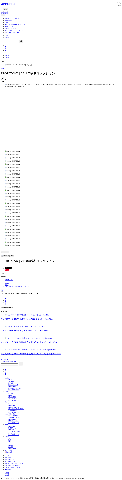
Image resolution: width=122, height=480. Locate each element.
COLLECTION (13, 385)
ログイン (8, 455)
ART (9, 443)
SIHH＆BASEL (13, 421)
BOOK (10, 447)
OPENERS (8, 3)
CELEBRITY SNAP (14, 388)
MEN (10, 379)
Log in (7, 37)
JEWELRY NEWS (14, 417)
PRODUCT (12, 430)
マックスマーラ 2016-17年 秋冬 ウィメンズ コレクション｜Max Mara (29, 342)
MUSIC (10, 445)
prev (3, 252)
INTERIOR (12, 428)
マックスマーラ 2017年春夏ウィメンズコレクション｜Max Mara (27, 319)
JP (3, 11)
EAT (9, 440)
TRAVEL (11, 438)
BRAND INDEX (13, 390)
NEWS (10, 383)
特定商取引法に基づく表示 (14, 463)
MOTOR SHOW (13, 407)
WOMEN (11, 381)
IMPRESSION (13, 410)
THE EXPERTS (13, 398)
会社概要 (8, 457)
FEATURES (12, 386)
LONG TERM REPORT (16, 409)
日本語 (7, 55)
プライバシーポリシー (12, 461)
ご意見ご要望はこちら (12, 467)
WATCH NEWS (13, 415)
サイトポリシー (10, 459)
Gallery (3, 68)
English (7, 57)
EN (7, 11)
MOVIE (10, 442)
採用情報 (8, 469)
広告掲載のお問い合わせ (13, 465)
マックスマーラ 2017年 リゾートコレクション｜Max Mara (24, 331)
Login (119, 5)
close (12, 255)
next (7, 252)
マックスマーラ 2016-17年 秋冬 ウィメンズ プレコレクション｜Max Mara (31, 354)
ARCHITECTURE (14, 431)
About (6, 35)
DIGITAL (11, 433)
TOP (2, 290)
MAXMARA (9, 280)
